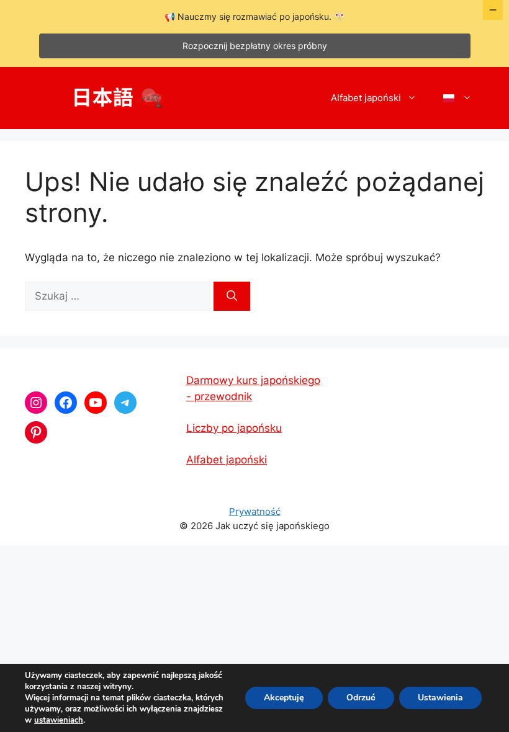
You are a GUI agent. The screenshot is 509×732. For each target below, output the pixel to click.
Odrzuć (361, 697)
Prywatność (255, 511)
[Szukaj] (232, 296)
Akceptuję (284, 697)
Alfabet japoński (366, 98)
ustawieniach (58, 720)
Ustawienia (440, 697)
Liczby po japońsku (234, 428)
